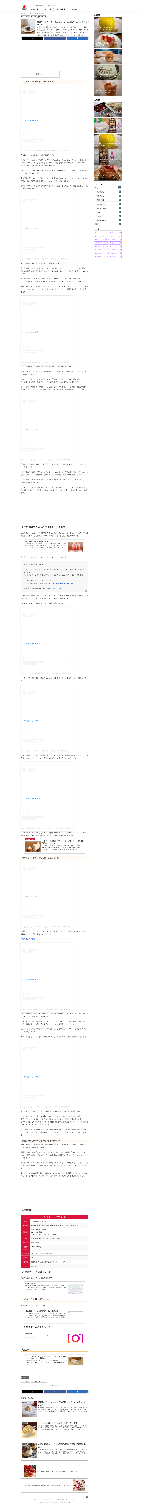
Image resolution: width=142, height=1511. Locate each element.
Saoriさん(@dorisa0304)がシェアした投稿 (35, 259)
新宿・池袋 (108, 200)
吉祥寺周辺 (108, 196)
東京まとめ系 (108, 208)
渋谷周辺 (108, 212)
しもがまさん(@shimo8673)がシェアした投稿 (36, 927)
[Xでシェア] (32, 38)
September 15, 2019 (54, 588)
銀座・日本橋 (108, 220)
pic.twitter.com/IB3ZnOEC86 (62, 583)
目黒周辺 (108, 216)
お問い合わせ (60, 1499)
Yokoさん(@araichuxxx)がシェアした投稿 (35, 1009)
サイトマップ (70, 1499)
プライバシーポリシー (47, 1499)
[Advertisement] (54, 55)
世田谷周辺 (108, 192)
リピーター (43, 16)
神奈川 (107, 224)
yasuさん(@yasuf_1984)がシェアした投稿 (35, 362)
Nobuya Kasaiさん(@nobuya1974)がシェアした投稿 (38, 460)
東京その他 (25, 1377)
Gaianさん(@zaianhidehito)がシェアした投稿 (36, 673)
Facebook (34, 1266)
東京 (107, 188)
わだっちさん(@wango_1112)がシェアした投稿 (36, 828)
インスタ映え (25, 16)
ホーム (36, 1499)
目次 (37, 74)
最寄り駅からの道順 (28, 939)
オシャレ (34, 16)
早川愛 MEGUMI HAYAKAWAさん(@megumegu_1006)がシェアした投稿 (44, 150)
